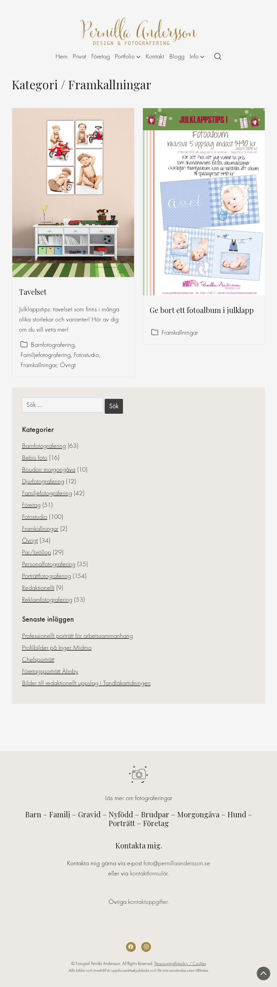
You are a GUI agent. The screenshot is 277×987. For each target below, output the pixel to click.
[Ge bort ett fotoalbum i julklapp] (204, 201)
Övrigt (68, 365)
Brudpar (155, 814)
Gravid (89, 814)
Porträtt (121, 823)
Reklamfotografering (47, 599)
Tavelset (33, 292)
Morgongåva (198, 814)
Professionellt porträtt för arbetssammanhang (77, 636)
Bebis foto (34, 457)
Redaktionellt (38, 588)
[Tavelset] (73, 192)
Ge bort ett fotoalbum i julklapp (202, 310)
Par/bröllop (36, 552)
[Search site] (218, 56)
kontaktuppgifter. (148, 902)
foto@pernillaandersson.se (177, 863)
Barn (33, 814)
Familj (59, 814)
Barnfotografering (53, 344)
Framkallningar (39, 365)
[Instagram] (146, 947)
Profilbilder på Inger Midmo (57, 647)
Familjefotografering (46, 355)
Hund (236, 814)
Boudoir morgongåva (48, 469)
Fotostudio (86, 355)
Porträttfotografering (46, 576)
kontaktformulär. (149, 873)
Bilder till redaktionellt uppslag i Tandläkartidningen (86, 683)
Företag (31, 505)
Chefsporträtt (38, 659)
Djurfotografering (43, 481)
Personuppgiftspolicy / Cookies (180, 963)
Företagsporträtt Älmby (50, 671)
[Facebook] (131, 947)
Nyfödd (120, 814)
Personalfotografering (48, 564)
